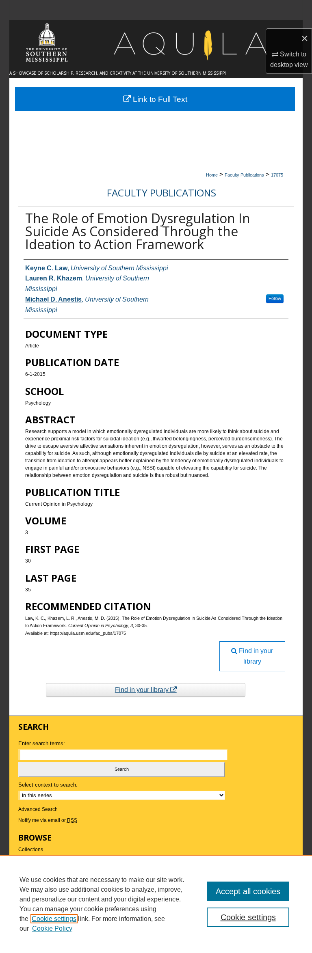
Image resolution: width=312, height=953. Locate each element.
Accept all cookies (248, 891)
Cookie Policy (52, 928)
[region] (156, 904)
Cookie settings (54, 918)
